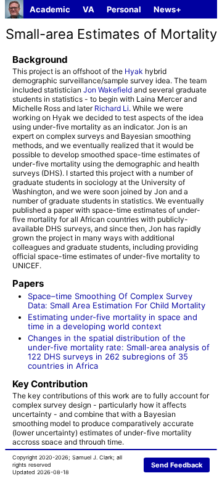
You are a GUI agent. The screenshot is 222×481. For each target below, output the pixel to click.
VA (88, 9)
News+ (167, 9)
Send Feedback (176, 465)
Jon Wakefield (107, 89)
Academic (50, 9)
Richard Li (111, 108)
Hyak (134, 71)
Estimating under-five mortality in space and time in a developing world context (112, 321)
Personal (124, 9)
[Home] (14, 9)
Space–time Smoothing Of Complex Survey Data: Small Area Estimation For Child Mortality (116, 300)
